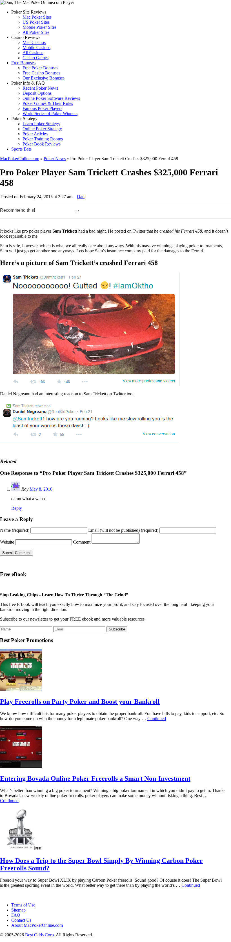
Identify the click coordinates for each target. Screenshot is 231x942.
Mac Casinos (34, 42)
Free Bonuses (23, 62)
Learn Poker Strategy (41, 123)
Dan (81, 196)
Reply (16, 508)
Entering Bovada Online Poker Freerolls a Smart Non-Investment (95, 778)
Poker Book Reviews (42, 144)
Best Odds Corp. (40, 934)
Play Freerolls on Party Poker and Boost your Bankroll (80, 701)
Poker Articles (35, 133)
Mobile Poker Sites (39, 27)
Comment (81, 542)
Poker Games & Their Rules (48, 103)
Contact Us (21, 920)
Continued (156, 718)
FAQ (15, 915)
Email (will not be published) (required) (123, 530)
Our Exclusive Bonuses (44, 78)
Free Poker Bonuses (40, 67)
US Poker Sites (36, 22)
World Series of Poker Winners (50, 113)
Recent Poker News (40, 88)
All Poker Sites (36, 32)
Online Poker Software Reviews (51, 98)
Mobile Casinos (36, 47)
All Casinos (33, 52)
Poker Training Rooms (43, 138)
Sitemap (18, 910)
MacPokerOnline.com (19, 158)
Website (7, 542)
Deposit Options (37, 93)
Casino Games (35, 57)
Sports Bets (21, 149)
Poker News (55, 158)
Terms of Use (23, 905)
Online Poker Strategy (42, 128)
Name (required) (14, 530)
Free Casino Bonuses (41, 72)
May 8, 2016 (41, 489)
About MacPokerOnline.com (37, 925)
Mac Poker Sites (37, 17)
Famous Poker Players (42, 108)
